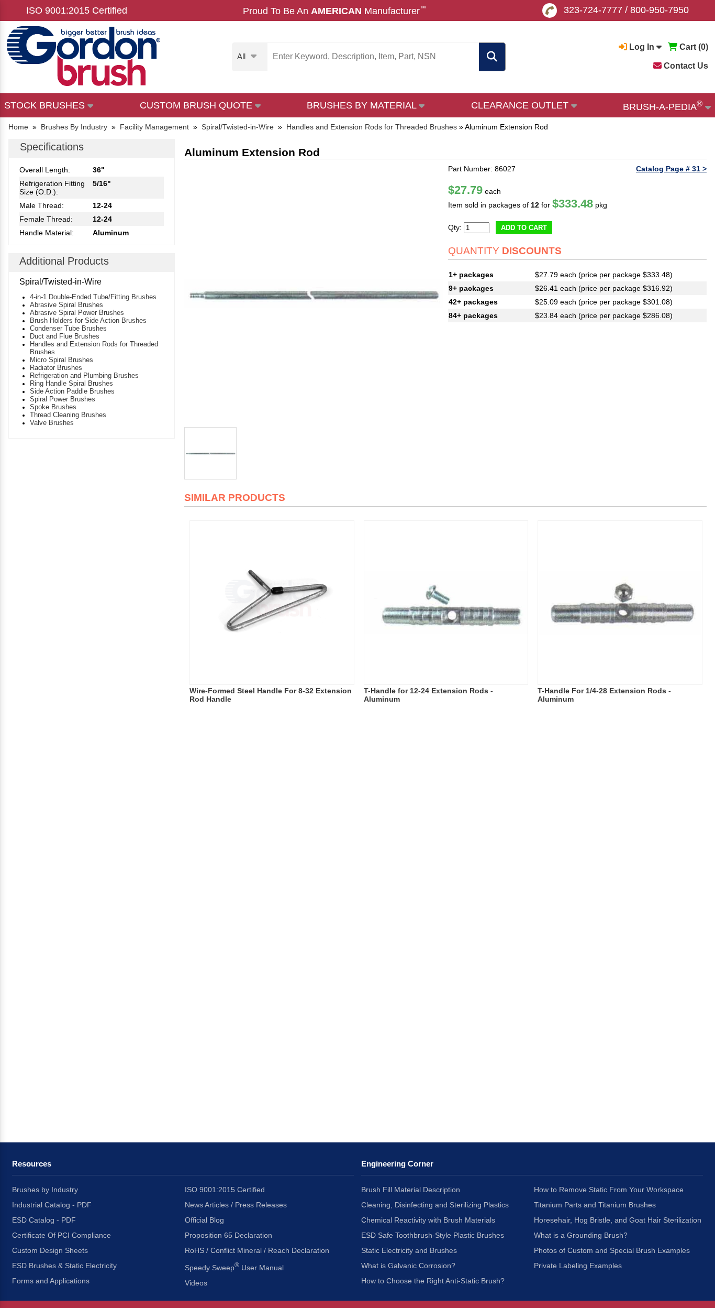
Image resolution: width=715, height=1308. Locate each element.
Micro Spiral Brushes (61, 360)
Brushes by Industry (45, 1189)
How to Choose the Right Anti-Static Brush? (433, 1281)
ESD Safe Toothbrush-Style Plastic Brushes (432, 1235)
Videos (196, 1283)
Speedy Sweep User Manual (234, 1266)
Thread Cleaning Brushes (68, 415)
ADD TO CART (524, 228)
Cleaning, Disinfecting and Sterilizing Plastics (435, 1205)
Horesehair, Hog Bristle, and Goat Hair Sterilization (617, 1220)
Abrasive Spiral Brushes (66, 305)
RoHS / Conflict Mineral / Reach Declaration (257, 1250)
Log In (641, 46)
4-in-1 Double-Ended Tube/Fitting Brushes (93, 297)
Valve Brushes (52, 423)
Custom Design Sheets (50, 1250)
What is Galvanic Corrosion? (408, 1265)
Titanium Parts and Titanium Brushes (595, 1205)
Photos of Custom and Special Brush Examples (612, 1250)
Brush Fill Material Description (410, 1189)
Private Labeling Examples (578, 1265)
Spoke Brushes (53, 407)
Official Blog (204, 1220)
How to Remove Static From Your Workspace (609, 1189)
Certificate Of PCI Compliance (61, 1235)
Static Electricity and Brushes (409, 1250)
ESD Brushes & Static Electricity (64, 1265)
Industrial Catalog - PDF (52, 1205)
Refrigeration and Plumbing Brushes (84, 375)
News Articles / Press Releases (236, 1205)
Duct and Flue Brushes (64, 336)
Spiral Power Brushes (62, 399)
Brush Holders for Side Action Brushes (88, 320)
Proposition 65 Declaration (228, 1235)
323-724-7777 (593, 10)
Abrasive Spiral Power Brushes (77, 313)
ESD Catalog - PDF (44, 1220)
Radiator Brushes (56, 368)
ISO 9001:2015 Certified (76, 10)
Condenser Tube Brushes (68, 328)
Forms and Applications (51, 1281)
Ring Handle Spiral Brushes (71, 383)
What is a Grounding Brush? (581, 1235)
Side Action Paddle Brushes (72, 391)
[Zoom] (313, 294)
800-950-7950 (659, 10)
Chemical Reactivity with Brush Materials (428, 1220)
